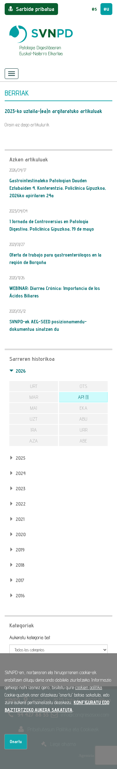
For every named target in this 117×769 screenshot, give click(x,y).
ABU (83, 419)
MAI (33, 408)
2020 (21, 534)
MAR (33, 397)
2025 (20, 458)
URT (33, 386)
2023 (20, 489)
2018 (20, 565)
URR (83, 430)
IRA (34, 430)
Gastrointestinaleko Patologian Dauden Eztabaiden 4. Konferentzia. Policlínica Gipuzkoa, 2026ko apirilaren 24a (57, 188)
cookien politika (88, 687)
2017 (20, 580)
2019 (20, 550)
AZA (33, 441)
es (94, 8)
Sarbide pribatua (35, 9)
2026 (21, 371)
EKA (83, 408)
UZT (33, 419)
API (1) (83, 397)
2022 (21, 504)
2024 (21, 473)
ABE (83, 441)
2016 (20, 596)
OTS (83, 386)
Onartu (16, 741)
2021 (20, 519)
